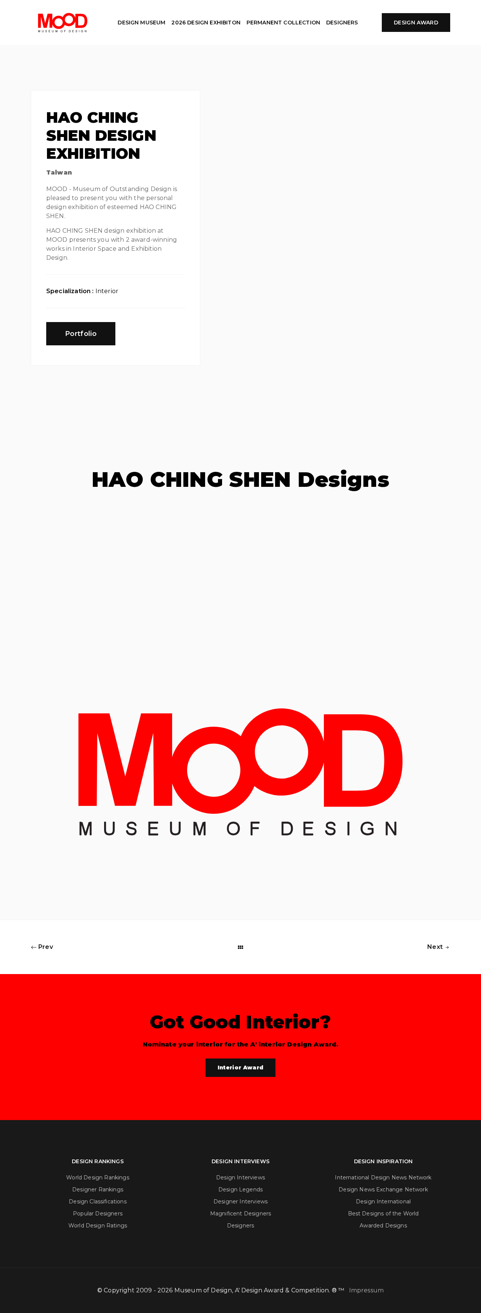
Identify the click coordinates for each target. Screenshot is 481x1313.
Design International (383, 1201)
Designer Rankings (97, 1189)
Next (435, 946)
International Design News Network (383, 1177)
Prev (45, 946)
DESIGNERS (342, 22)
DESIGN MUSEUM (141, 22)
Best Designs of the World (383, 1213)
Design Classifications (98, 1201)
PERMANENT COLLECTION (283, 22)
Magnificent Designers (240, 1213)
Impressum (366, 1290)
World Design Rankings (97, 1177)
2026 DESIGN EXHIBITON (205, 22)
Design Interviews (240, 1177)
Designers (240, 1225)
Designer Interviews (240, 1201)
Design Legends (240, 1189)
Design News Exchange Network (383, 1189)
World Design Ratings (97, 1225)
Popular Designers (98, 1213)
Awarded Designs (383, 1225)
